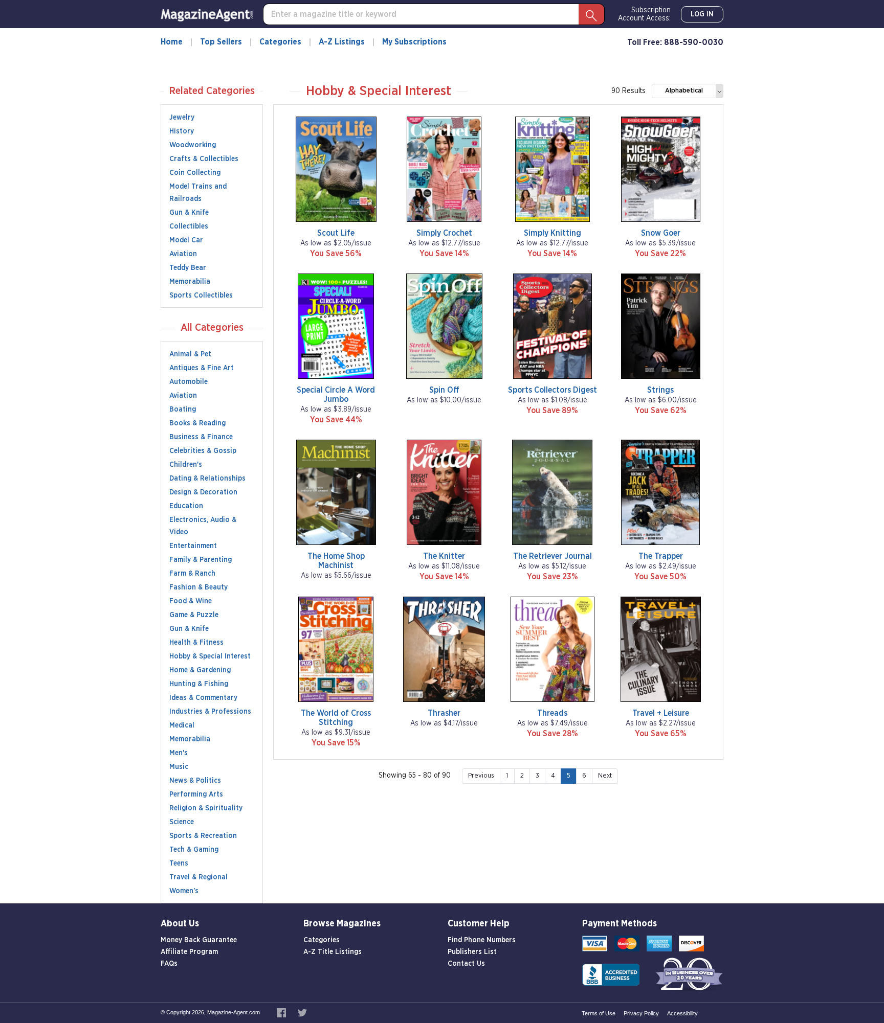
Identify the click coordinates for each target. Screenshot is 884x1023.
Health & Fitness (196, 642)
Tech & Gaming (193, 849)
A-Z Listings (342, 42)
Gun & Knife (189, 212)
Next (605, 775)
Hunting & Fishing (198, 684)
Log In (702, 14)
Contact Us (466, 963)
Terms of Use (598, 1013)
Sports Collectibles (201, 295)
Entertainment (193, 546)
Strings (660, 390)
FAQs (169, 963)
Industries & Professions (210, 711)
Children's (185, 464)
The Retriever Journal (552, 556)
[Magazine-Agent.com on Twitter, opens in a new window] (302, 1012)
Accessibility (682, 1013)
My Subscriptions (414, 42)
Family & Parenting (200, 559)
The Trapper (660, 556)
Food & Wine (190, 601)
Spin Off (444, 390)
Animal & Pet (190, 354)
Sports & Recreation (203, 835)
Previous (481, 775)
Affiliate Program (189, 952)
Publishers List (472, 952)
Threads (552, 713)
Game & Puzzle (193, 615)
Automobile (188, 381)
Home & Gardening (200, 670)
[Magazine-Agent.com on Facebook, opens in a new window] (282, 1012)
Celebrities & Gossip (202, 450)
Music (178, 766)
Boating (182, 409)
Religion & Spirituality (205, 808)
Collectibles (188, 226)
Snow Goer (660, 233)
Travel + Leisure (660, 713)
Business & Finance (201, 437)
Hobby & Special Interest (210, 656)
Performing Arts (196, 794)
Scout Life (336, 233)
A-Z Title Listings (332, 952)
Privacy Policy (641, 1013)
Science (181, 822)
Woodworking (192, 145)
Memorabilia (189, 281)
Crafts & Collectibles (203, 159)
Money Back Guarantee (199, 940)
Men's (178, 753)
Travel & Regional (198, 877)
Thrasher (444, 713)
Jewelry (181, 117)
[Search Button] (591, 14)
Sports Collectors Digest (552, 390)
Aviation (183, 254)
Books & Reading (197, 423)
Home (172, 42)
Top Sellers (221, 42)
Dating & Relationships (207, 478)
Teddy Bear (187, 267)
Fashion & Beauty (198, 587)
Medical (181, 725)
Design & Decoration (203, 492)
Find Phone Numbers (482, 940)
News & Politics (195, 780)
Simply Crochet (444, 233)
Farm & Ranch (192, 573)
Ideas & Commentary (203, 697)
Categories (280, 42)
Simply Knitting (552, 233)
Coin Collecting (194, 172)
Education (186, 506)
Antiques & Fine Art (201, 368)
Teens (178, 863)
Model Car (186, 240)
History (181, 131)
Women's (183, 891)
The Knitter (444, 556)
